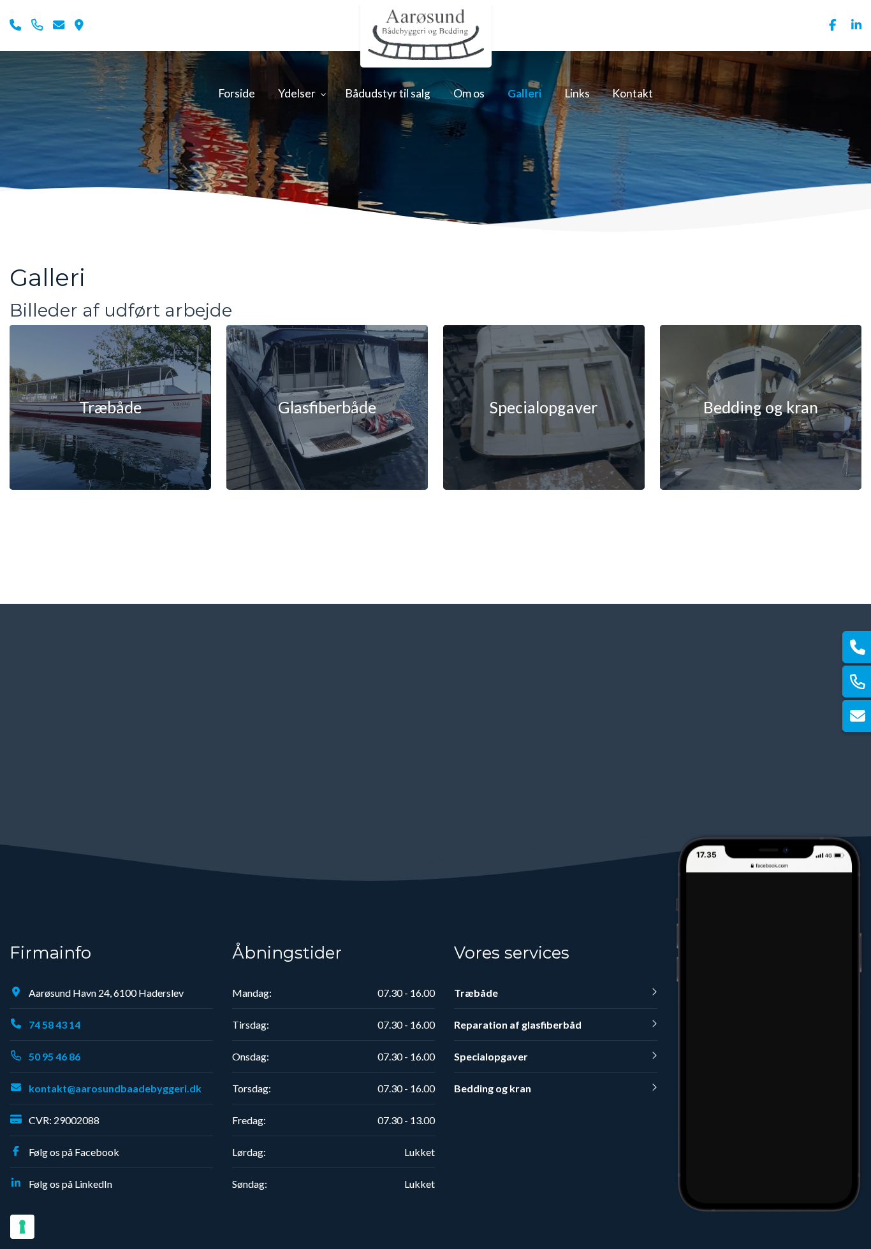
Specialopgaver (491, 1056)
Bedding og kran (492, 1088)
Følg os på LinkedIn (70, 1184)
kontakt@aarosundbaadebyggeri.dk (115, 1088)
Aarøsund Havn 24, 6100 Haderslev (106, 993)
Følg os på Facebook (74, 1152)
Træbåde (476, 993)
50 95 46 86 (54, 1056)
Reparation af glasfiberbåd (518, 1024)
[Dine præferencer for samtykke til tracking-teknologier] (22, 1227)
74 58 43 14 (54, 1024)
